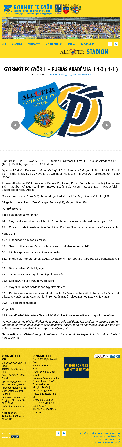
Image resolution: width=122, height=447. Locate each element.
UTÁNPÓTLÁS (114, 437)
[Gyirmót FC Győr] (44, 10)
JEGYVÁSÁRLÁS (87, 44)
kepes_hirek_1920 (68, 74)
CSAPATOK (17, 44)
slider (79, 74)
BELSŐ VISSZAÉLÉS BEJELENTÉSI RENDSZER (100, 434)
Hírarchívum (55, 74)
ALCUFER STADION (54, 44)
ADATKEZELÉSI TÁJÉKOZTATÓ (107, 442)
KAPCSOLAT (99, 437)
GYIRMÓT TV (34, 44)
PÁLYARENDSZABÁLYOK (109, 440)
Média (71, 44)
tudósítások (86, 74)
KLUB (4, 44)
